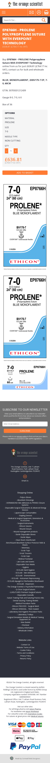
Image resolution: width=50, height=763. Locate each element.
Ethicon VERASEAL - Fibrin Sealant (25, 609)
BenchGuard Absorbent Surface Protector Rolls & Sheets (25, 544)
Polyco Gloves (25, 497)
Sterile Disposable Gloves (26, 534)
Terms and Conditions (25, 653)
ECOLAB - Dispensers (25, 584)
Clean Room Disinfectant (25, 540)
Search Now (43, 20)
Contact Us (25, 644)
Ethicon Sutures (25, 526)
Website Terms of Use (25, 647)
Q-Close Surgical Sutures (25, 589)
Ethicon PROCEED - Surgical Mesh (25, 606)
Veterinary (25, 548)
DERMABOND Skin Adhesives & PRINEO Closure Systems (25, 504)
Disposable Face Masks (25, 564)
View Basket (25, 622)
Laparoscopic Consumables (25, 513)
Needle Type (11, 136)
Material (9, 118)
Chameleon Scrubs (35, 714)
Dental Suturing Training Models (25, 600)
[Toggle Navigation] (3, 12)
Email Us (25, 481)
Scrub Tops (25, 550)
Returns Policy (25, 658)
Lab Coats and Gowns (25, 561)
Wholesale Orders (26, 630)
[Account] (39, 12)
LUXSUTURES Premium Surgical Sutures (25, 592)
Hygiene (25, 567)
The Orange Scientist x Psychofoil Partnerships (25, 586)
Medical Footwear (25, 559)
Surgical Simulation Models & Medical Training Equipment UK (25, 618)
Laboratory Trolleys (25, 614)
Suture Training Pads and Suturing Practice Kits (25, 598)
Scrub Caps (25, 556)
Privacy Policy (25, 656)
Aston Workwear (32, 711)
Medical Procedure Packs (25, 603)
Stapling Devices (25, 515)
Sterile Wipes (26, 537)
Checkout (25, 625)
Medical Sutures (37, 716)
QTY (7, 145)
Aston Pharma (35, 709)
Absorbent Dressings (25, 500)
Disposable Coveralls (25, 595)
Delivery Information (25, 628)
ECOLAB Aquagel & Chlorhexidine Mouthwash (26, 581)
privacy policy (22, 436)
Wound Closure (26, 529)
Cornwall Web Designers (31, 758)
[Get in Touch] (31, 12)
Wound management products (26, 531)
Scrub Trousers (26, 553)
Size (7, 127)
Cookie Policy (25, 650)
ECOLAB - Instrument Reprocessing (26, 578)
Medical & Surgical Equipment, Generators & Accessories (25, 519)
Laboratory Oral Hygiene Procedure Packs (25, 612)
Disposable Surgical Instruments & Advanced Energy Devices (25, 509)
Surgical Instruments (26, 523)
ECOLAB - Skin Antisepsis (25, 573)
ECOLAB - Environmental (25, 575)
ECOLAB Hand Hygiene (26, 570)
